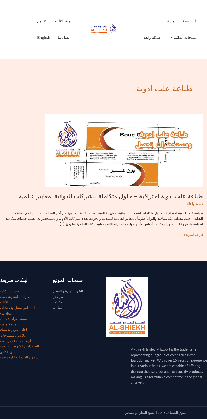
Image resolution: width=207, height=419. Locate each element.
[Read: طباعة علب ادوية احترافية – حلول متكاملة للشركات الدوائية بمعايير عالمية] (124, 150)
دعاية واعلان (194, 203)
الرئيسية (189, 21)
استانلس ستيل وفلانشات (17, 308)
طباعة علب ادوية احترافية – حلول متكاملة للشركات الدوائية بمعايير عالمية (111, 196)
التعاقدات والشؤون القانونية (19, 346)
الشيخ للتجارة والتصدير (68, 291)
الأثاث (4, 302)
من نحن (169, 21)
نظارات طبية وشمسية (15, 297)
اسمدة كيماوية (10, 324)
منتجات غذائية (185, 37)
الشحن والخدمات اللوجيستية (20, 357)
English (43, 37)
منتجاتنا (64, 21)
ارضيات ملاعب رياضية (15, 341)
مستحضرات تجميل (13, 319)
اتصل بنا (64, 37)
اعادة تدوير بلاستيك (13, 329)
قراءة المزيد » (193, 234)
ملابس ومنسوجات (13, 335)
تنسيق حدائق (9, 352)
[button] (172, 37)
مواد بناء (6, 313)
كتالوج (42, 21)
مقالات (57, 302)
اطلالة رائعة (152, 37)
